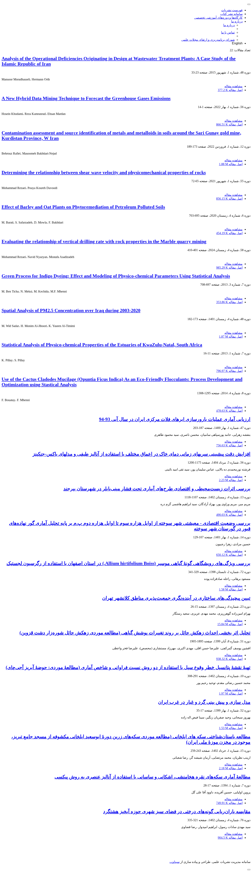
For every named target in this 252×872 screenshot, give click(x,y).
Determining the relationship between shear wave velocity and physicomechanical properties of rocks (104, 172)
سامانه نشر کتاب (231, 14)
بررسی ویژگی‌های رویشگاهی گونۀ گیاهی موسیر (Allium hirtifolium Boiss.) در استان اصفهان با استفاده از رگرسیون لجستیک (128, 563)
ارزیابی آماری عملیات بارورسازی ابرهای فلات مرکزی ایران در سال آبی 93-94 (174, 419)
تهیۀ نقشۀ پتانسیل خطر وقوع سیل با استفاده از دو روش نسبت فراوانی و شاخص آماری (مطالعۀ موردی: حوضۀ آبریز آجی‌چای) (128, 667)
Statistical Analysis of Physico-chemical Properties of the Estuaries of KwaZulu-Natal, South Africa (102, 344)
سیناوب (175, 862)
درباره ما (237, 21)
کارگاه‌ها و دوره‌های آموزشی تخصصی (218, 17)
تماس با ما (228, 32)
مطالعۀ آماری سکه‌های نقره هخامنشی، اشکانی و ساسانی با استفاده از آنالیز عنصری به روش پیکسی (152, 776)
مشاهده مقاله (233, 86)
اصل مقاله (230, 90)
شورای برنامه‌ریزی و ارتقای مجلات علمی (208, 39)
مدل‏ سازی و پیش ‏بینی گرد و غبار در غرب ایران (204, 702)
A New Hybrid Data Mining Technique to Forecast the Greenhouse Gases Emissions (86, 98)
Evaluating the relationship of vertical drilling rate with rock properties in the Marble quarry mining (104, 241)
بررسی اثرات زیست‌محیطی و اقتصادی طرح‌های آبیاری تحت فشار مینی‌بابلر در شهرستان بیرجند (156, 488)
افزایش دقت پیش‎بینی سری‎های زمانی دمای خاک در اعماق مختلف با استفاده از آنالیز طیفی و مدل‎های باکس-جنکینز (141, 453)
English (237, 43)
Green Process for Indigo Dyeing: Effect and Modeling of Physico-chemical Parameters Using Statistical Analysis (116, 276)
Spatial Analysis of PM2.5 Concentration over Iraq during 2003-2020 (71, 310)
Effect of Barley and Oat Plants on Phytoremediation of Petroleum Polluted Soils (83, 207)
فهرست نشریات (232, 10)
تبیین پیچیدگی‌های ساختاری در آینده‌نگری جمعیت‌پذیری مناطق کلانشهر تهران (176, 598)
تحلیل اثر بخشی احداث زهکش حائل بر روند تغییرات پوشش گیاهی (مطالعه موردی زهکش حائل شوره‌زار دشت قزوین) (134, 632)
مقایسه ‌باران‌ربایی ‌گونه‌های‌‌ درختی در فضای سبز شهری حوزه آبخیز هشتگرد (176, 811)
